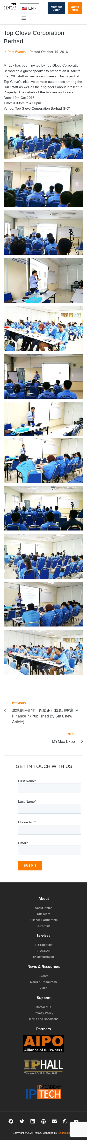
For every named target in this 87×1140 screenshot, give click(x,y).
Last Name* (27, 801)
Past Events (16, 52)
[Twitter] (22, 1121)
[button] (23, 18)
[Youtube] (76, 1121)
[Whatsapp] (65, 1121)
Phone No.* (27, 822)
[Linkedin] (32, 1121)
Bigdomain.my (66, 1132)
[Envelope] (54, 1121)
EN (30, 8)
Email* (23, 843)
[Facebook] (11, 1121)
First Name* (27, 781)
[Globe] (43, 1121)
